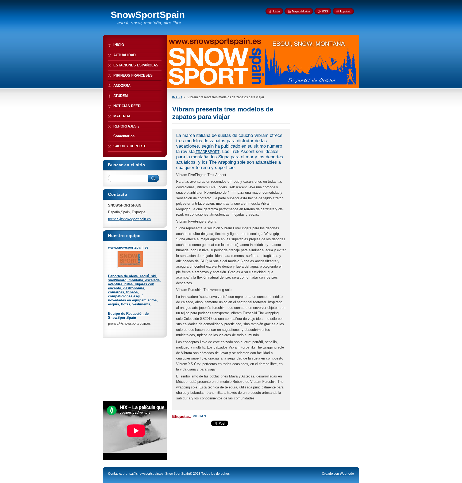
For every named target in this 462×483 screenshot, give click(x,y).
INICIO (177, 97)
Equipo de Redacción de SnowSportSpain (128, 316)
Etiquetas (181, 416)
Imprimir (345, 11)
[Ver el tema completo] (130, 267)
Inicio (276, 11)
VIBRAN (199, 416)
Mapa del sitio (301, 11)
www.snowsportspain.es (128, 247)
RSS (325, 11)
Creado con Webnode (338, 473)
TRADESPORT (207, 152)
